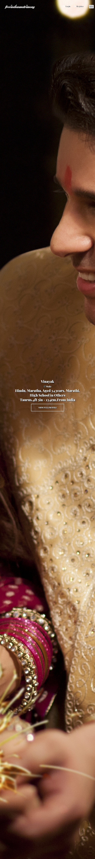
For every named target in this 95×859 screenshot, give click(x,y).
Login (67, 6)
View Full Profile (47, 407)
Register (79, 6)
